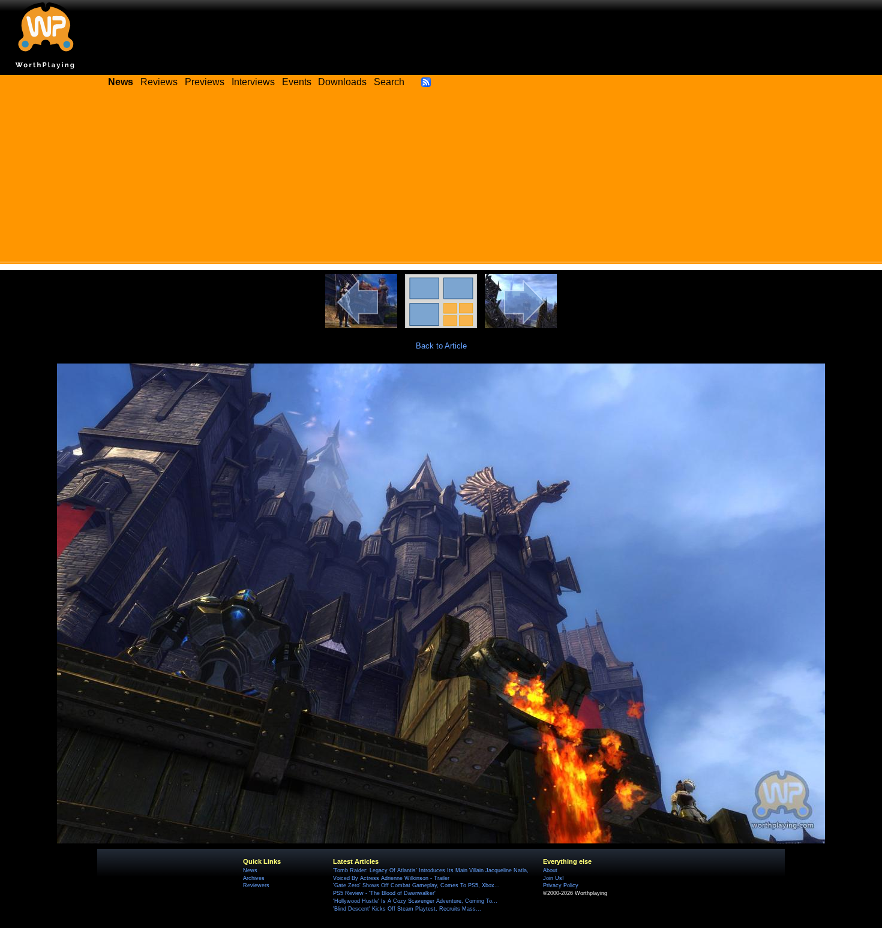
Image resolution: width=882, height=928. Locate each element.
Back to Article (441, 345)
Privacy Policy (560, 885)
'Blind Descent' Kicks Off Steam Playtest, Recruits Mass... (407, 909)
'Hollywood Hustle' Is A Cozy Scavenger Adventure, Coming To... (415, 901)
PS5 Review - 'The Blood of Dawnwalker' (384, 893)
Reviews (159, 82)
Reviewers (256, 885)
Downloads (342, 82)
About (550, 870)
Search (389, 82)
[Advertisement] (441, 180)
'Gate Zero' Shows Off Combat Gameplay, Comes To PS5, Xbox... (416, 885)
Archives (254, 878)
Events (296, 82)
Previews (204, 82)
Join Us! (553, 878)
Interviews (253, 82)
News (250, 870)
